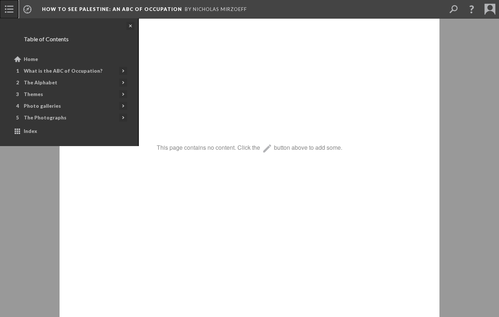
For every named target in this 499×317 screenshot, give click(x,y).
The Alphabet (40, 82)
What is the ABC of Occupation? (63, 71)
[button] (471, 9)
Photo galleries (42, 106)
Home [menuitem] (31, 59)
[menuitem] (9, 9)
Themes (33, 94)
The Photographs (45, 118)
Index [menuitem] (30, 131)
